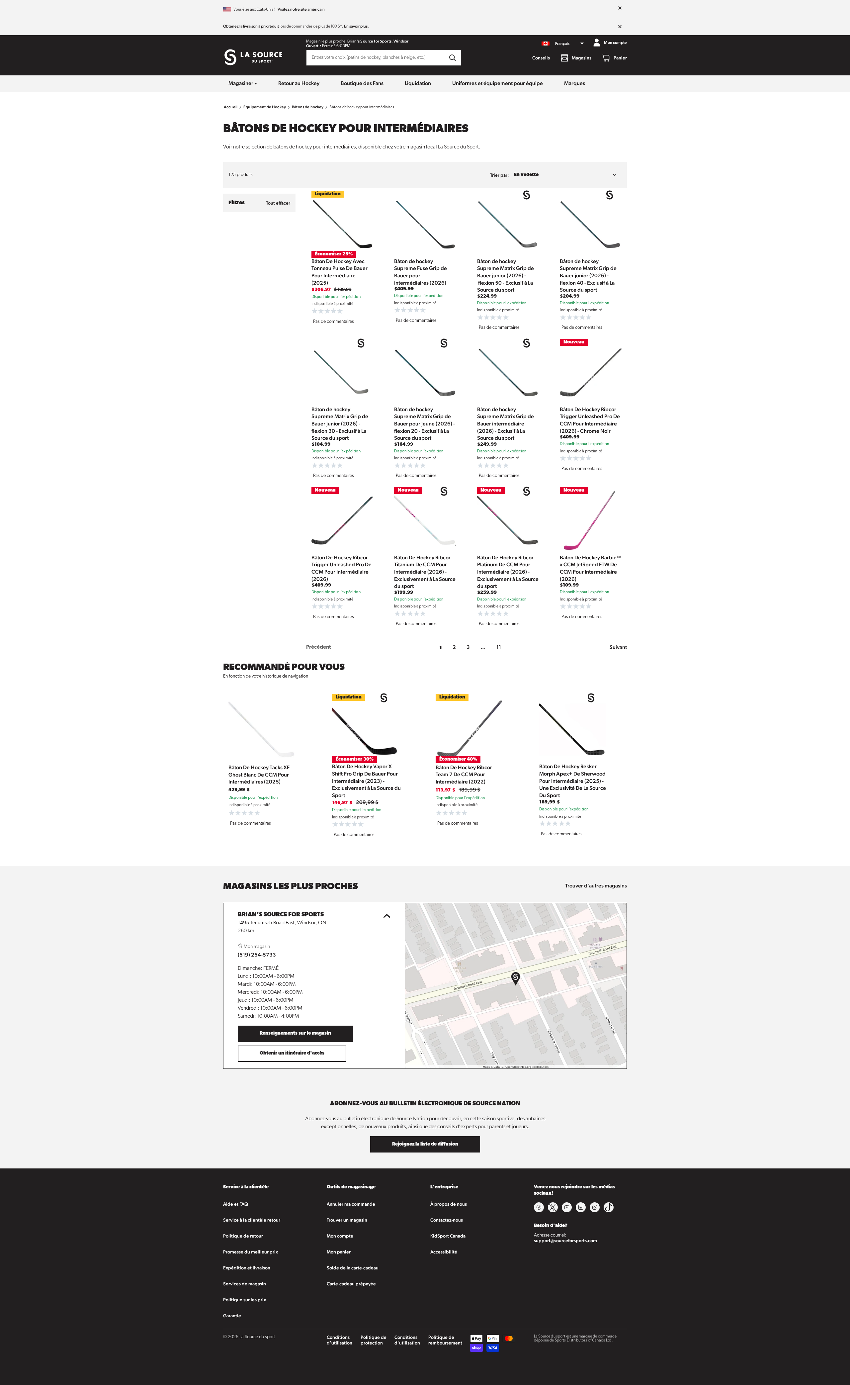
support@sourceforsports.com (565, 1240)
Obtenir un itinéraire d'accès (292, 1053)
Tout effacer (278, 203)
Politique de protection (373, 1340)
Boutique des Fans (362, 83)
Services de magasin (244, 1283)
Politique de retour (243, 1236)
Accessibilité (443, 1251)
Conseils (541, 57)
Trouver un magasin (347, 1220)
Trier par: (499, 175)
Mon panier (339, 1251)
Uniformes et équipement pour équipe (497, 83)
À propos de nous (448, 1204)
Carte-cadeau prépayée (351, 1283)
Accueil (230, 107)
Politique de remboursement (445, 1340)
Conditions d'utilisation (339, 1340)
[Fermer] (620, 8)
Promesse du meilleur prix (250, 1251)
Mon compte (340, 1236)
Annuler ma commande (351, 1204)
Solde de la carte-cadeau (353, 1267)
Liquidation (418, 83)
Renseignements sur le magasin (295, 1033)
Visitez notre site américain (301, 9)
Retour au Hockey (298, 83)
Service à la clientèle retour (251, 1220)
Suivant (618, 647)
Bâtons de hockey (307, 107)
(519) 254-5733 (257, 955)
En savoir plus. (356, 26)
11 (498, 647)
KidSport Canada (448, 1236)
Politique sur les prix (244, 1299)
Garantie (232, 1315)
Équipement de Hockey (264, 107)
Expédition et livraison (246, 1267)
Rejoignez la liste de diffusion (425, 1144)
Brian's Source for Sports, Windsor (377, 41)
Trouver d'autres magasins (596, 885)
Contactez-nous (446, 1220)
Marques (574, 83)
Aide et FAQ (235, 1204)
